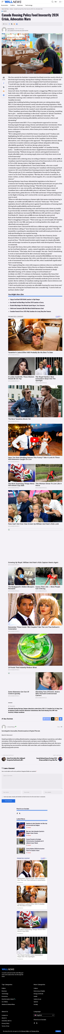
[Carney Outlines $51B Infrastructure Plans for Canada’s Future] (21, 851)
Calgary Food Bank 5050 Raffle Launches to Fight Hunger (25, 299)
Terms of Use (35, 1031)
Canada (29, 827)
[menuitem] (44, 1015)
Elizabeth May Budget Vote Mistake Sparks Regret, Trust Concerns (27, 305)
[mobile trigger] (3, 1)
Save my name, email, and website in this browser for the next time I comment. (24, 796)
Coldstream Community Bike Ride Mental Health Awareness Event (27, 308)
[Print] (17, 24)
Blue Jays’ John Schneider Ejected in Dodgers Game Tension (35, 832)
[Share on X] (12, 24)
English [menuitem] (39, 1015)
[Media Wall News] (12, 1)
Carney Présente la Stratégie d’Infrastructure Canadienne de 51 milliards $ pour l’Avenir (35, 841)
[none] (44, 1015)
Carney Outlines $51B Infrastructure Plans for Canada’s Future (35, 849)
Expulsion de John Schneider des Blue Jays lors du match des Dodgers (36, 824)
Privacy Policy (25, 1031)
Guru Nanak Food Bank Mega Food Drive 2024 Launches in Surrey (27, 302)
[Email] (14, 24)
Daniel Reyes (10, 28)
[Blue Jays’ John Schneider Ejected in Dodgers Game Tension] (21, 833)
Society (5, 11)
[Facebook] (17, 813)
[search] (52, 1)
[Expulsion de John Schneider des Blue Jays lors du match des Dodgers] (21, 825)
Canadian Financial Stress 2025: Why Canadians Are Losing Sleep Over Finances (30, 311)
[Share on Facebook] (9, 24)
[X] (20, 813)
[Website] (61, 727)
